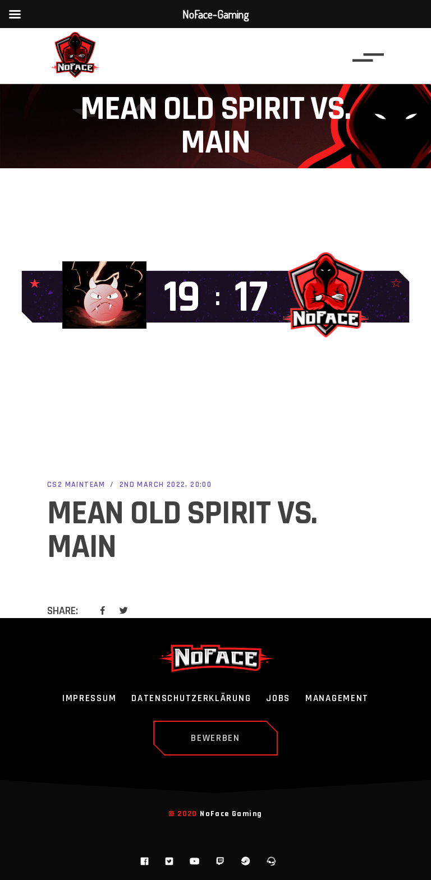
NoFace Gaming (231, 814)
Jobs (278, 699)
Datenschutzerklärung (191, 699)
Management (337, 699)
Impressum (89, 699)
